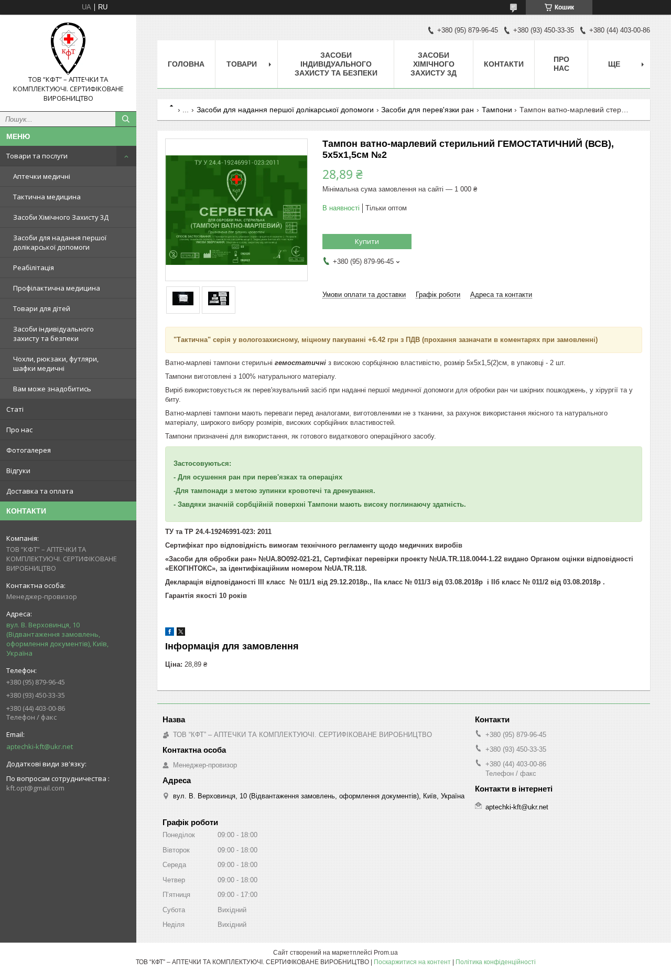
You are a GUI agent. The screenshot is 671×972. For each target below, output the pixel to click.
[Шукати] (125, 119)
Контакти (504, 64)
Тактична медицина (47, 196)
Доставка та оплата (39, 491)
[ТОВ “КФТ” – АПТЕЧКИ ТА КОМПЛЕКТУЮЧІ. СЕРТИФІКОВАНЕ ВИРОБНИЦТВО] (68, 49)
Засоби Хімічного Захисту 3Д (61, 217)
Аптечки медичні (41, 176)
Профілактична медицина (56, 288)
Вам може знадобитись (52, 388)
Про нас (19, 429)
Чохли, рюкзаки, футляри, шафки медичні (56, 363)
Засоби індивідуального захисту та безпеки (53, 333)
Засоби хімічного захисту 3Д (433, 64)
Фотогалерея (28, 450)
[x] (181, 633)
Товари (241, 64)
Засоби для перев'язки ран (427, 109)
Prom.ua (386, 952)
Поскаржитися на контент (412, 962)
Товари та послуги (37, 156)
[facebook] (169, 633)
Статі (15, 409)
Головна (186, 64)
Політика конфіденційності (496, 962)
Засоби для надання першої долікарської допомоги (59, 242)
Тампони (497, 109)
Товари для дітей (41, 308)
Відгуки (18, 470)
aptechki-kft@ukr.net (39, 746)
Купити (367, 241)
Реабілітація (33, 267)
